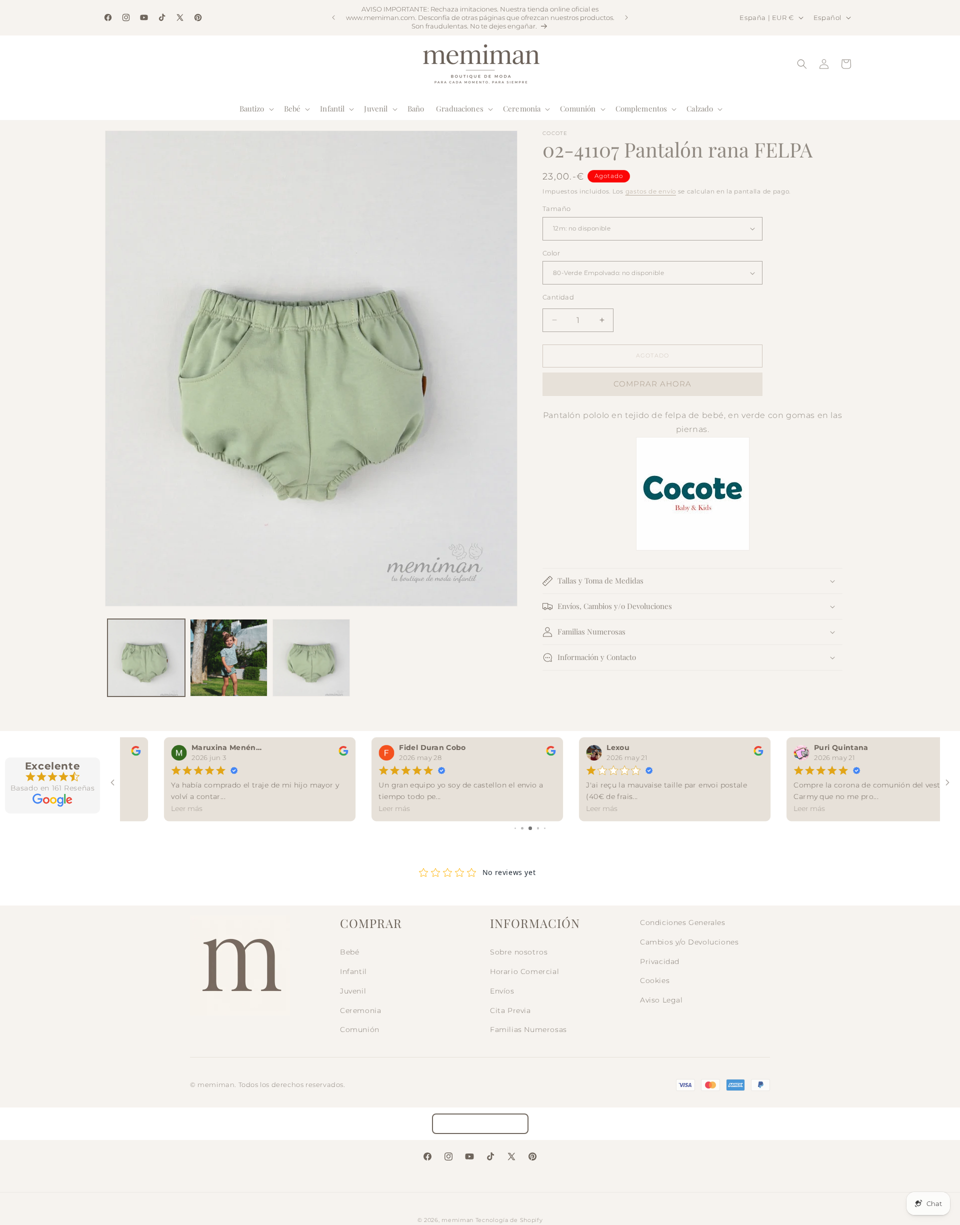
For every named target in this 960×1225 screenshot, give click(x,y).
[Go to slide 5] (530, 828)
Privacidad (660, 961)
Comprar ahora (653, 383)
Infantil (353, 971)
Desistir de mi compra (480, 1124)
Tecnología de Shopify (509, 1220)
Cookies (655, 980)
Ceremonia (360, 1010)
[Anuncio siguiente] (627, 17)
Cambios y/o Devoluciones (689, 942)
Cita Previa (510, 1010)
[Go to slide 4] (522, 828)
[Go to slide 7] (545, 828)
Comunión (360, 1029)
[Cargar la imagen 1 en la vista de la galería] (146, 657)
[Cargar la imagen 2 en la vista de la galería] (229, 657)
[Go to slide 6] (538, 828)
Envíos (502, 991)
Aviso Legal (661, 1000)
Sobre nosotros (519, 952)
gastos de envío (651, 191)
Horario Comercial (524, 971)
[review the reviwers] (302, 753)
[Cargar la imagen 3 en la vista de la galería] (311, 657)
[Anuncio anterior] (333, 17)
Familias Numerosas (528, 1029)
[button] (256, 109)
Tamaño (556, 208)
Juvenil (353, 991)
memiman (458, 1220)
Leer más (145, 808)
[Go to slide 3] (515, 828)
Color (551, 253)
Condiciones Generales (683, 922)
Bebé (349, 952)
